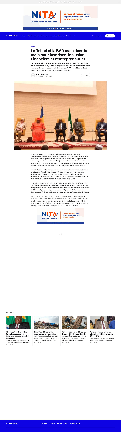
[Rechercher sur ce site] (92, 36)
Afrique (46, 36)
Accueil (23, 36)
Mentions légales (75, 423)
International (37, 36)
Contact (52, 423)
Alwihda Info (12, 36)
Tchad (30, 36)
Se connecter (99, 36)
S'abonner (110, 36)
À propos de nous (62, 423)
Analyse (68, 36)
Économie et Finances (57, 36)
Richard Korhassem (42, 74)
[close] (119, 2)
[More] (74, 36)
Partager (85, 75)
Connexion (44, 423)
